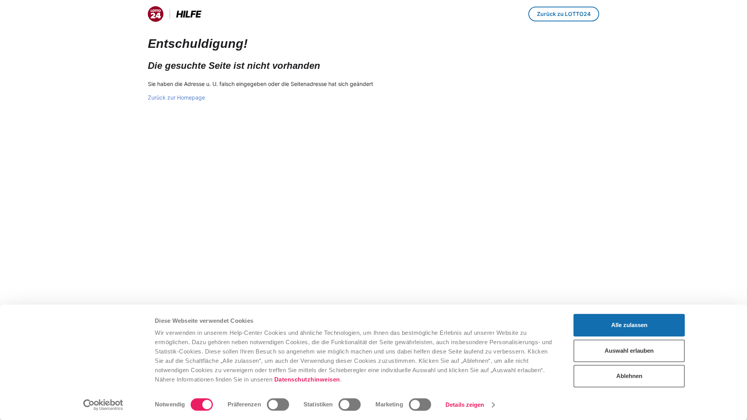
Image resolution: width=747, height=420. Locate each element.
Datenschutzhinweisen (307, 379)
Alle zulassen (629, 325)
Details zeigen (464, 404)
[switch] (278, 404)
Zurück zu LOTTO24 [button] (564, 13)
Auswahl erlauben (629, 350)
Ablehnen (629, 376)
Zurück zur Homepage (176, 97)
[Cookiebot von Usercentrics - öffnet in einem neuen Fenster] (103, 405)
